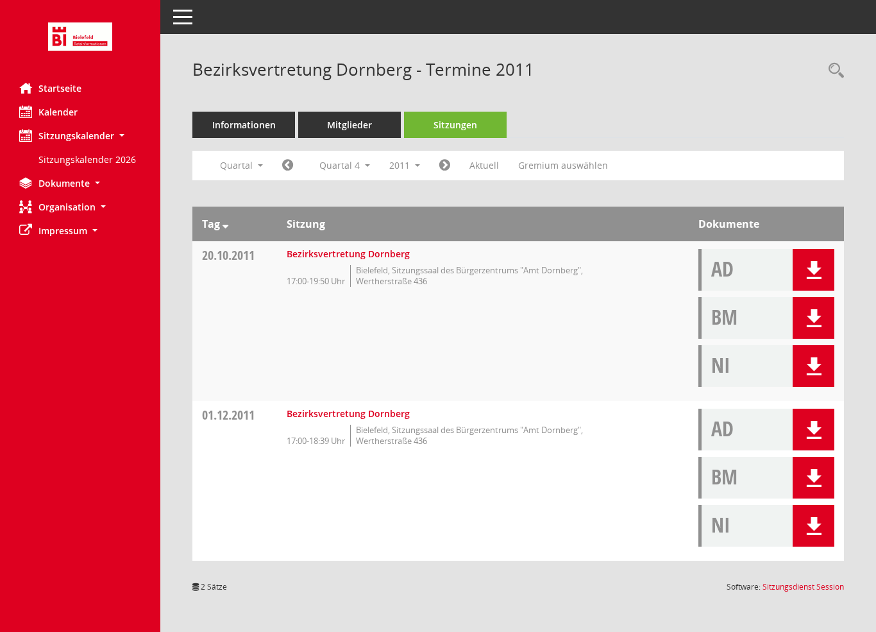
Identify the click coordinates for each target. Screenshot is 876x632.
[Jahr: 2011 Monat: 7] (288, 165)
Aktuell (484, 165)
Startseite (59, 88)
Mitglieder (349, 125)
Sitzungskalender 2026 (87, 159)
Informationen (244, 125)
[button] (80, 136)
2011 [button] (400, 165)
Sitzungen (455, 125)
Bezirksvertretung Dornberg (348, 254)
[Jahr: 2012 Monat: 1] (445, 165)
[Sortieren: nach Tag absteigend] (225, 224)
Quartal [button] (237, 165)
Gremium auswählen (563, 165)
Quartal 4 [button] (340, 165)
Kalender (58, 112)
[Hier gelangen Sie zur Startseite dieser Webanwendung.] (80, 36)
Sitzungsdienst (803, 586)
